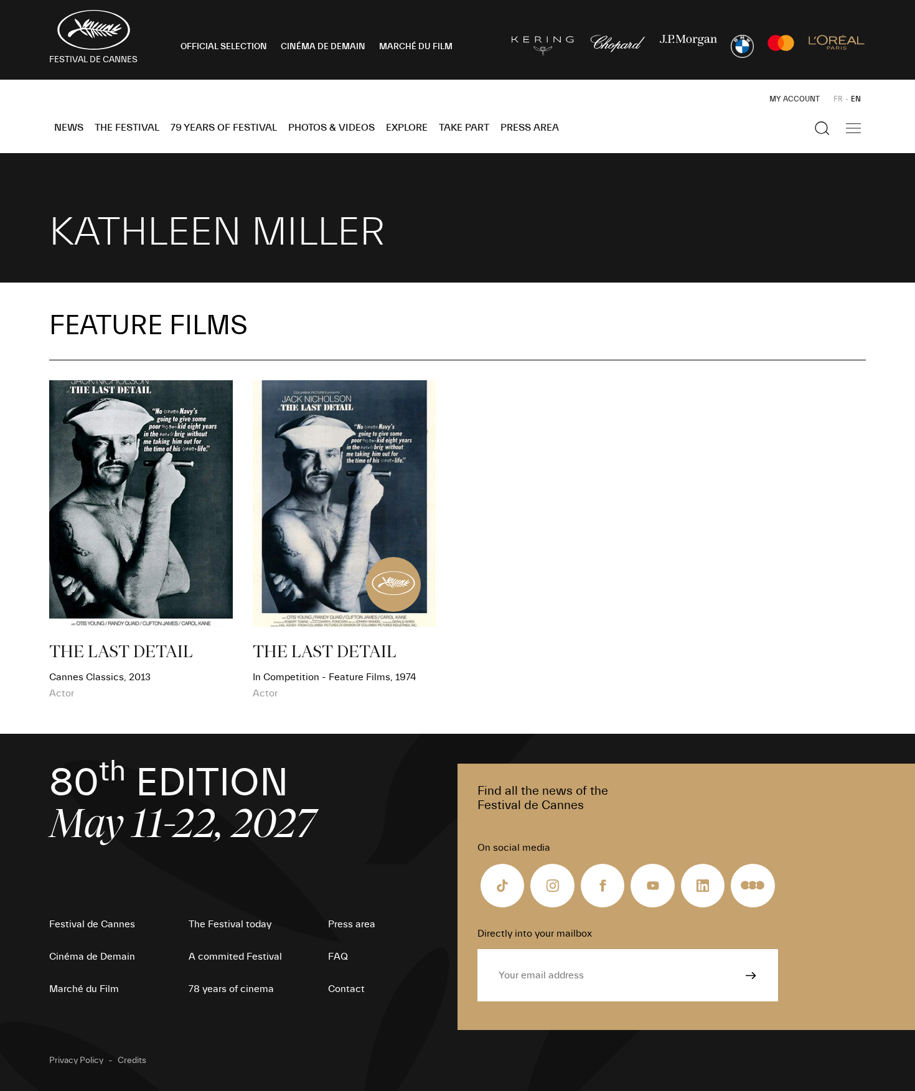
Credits (132, 1060)
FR (838, 99)
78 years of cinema (231, 989)
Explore (407, 127)
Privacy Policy (76, 1060)
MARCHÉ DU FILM (416, 47)
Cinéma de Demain (92, 956)
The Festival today (230, 924)
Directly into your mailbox (534, 933)
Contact (346, 989)
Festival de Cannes (92, 924)
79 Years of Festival (224, 127)
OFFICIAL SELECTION (224, 47)
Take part (464, 127)
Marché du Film (84, 989)
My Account (794, 99)
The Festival (127, 127)
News (68, 127)
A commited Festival (235, 956)
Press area (529, 127)
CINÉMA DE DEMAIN (323, 47)
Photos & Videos (331, 127)
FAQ (338, 956)
